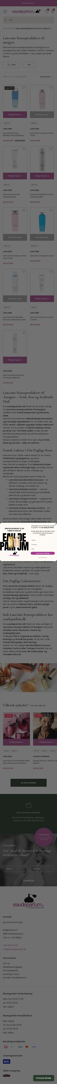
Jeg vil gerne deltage (43, 553)
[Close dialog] (55, 524)
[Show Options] (54, 549)
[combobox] (42, 549)
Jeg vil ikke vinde (43, 557)
